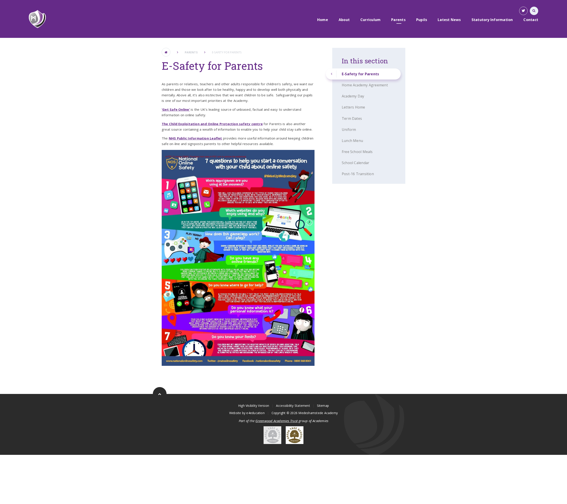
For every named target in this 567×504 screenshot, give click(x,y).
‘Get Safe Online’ (176, 109)
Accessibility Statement (293, 405)
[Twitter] (523, 11)
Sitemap (323, 405)
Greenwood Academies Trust (276, 421)
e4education (255, 413)
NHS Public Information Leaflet (195, 138)
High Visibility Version (253, 405)
